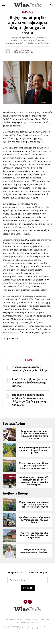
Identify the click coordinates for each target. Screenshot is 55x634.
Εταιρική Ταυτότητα (14, 619)
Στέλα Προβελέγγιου (22, 50)
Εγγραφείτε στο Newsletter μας (28, 572)
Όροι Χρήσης (31, 619)
